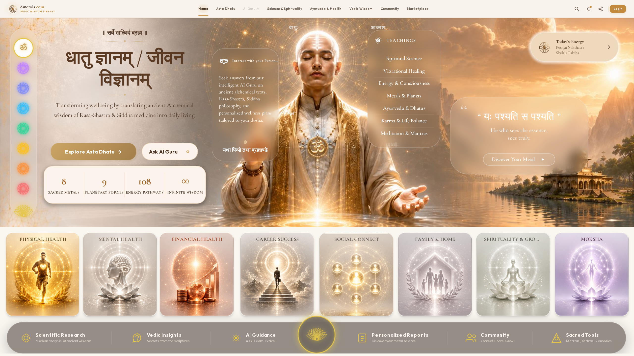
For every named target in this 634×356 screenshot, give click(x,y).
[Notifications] (589, 9)
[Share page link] (601, 9)
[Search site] (577, 9)
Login (618, 9)
